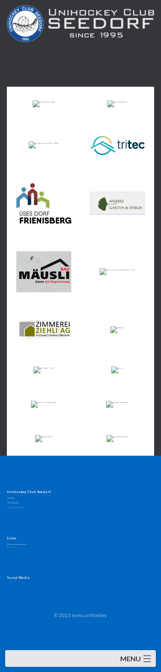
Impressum (11, 547)
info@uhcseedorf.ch (15, 507)
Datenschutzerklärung (17, 544)
